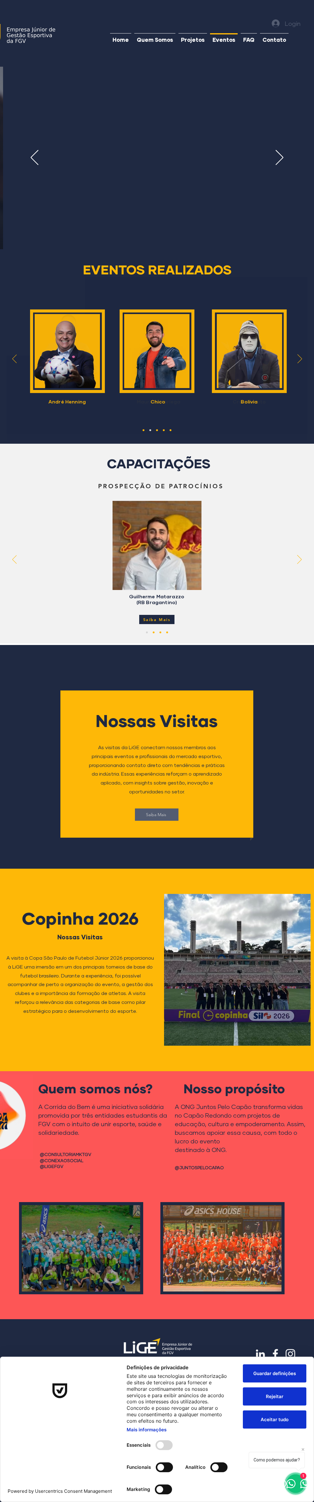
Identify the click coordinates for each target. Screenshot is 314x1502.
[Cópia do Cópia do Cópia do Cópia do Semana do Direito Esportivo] (164, 430)
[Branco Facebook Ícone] (275, 1353)
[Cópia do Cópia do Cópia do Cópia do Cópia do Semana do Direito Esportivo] (170, 430)
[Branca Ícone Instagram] (290, 1353)
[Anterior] (34, 158)
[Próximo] (279, 158)
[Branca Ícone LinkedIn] (260, 1353)
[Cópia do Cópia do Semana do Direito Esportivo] (150, 430)
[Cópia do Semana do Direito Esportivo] (143, 430)
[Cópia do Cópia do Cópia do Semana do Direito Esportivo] (157, 430)
